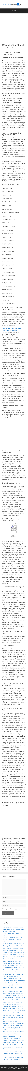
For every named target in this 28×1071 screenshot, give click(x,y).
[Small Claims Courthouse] (14, 4)
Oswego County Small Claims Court (13, 1004)
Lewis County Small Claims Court (12, 978)
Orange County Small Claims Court (13, 1002)
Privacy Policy (17, 1068)
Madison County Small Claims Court (13, 983)
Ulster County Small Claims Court (12, 1042)
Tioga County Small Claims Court (12, 1038)
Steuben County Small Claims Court (13, 1031)
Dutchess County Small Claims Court (13, 956)
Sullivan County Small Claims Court (13, 1036)
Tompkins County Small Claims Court (13, 1040)
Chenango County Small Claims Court (14, 946)
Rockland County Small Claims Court (13, 1013)
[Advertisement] (14, 29)
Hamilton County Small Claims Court (13, 972)
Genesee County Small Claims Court (13, 967)
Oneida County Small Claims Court (13, 995)
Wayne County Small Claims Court (13, 1051)
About (20, 1067)
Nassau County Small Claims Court (13, 991)
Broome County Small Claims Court (13, 931)
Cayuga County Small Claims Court (13, 937)
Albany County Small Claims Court (13, 927)
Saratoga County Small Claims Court (13, 1015)
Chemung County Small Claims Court (13, 943)
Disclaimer (10, 1068)
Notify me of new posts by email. (12, 909)
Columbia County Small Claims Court (13, 950)
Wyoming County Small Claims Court (13, 1057)
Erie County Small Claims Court (12, 959)
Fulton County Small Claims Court (12, 965)
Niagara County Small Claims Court (13, 993)
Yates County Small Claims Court (12, 1059)
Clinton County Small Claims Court (13, 948)
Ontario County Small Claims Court (13, 1000)
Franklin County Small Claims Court (13, 963)
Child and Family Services (9, 330)
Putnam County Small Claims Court (13, 1008)
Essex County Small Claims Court (12, 961)
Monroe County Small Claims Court (13, 985)
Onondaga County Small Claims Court (14, 997)
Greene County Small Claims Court (13, 970)
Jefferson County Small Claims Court (13, 976)
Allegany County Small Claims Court (13, 929)
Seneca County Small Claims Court (13, 1025)
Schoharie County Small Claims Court (13, 1021)
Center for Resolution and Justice (11, 328)
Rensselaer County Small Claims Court (14, 1010)
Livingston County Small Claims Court (14, 980)
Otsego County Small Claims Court (13, 1006)
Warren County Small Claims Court (13, 1045)
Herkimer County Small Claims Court (13, 974)
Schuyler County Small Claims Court (13, 1023)
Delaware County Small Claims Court (13, 954)
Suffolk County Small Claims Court (13, 1034)
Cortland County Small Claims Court (13, 952)
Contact (25, 1067)
